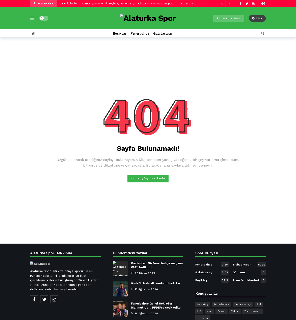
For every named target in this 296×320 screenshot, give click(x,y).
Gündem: (248, 272)
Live (259, 18)
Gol (259, 304)
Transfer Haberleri (248, 280)
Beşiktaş (211, 280)
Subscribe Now (228, 18)
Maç (209, 311)
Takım (235, 311)
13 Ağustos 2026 (146, 289)
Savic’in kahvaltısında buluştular (155, 283)
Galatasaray (211, 272)
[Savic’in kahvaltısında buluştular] (120, 288)
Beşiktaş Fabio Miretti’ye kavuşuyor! (82, 3)
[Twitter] (246, 3)
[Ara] (263, 33)
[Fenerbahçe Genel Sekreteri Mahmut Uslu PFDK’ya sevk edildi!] (120, 309)
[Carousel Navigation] (225, 3)
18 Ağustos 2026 (146, 313)
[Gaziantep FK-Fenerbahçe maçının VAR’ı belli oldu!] (120, 268)
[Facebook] (240, 3)
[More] (178, 33)
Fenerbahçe (211, 264)
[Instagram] (54, 299)
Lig (199, 311)
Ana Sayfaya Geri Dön (148, 178)
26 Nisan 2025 (145, 273)
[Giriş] (263, 4)
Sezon (221, 311)
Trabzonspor (249, 264)
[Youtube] (253, 3)
